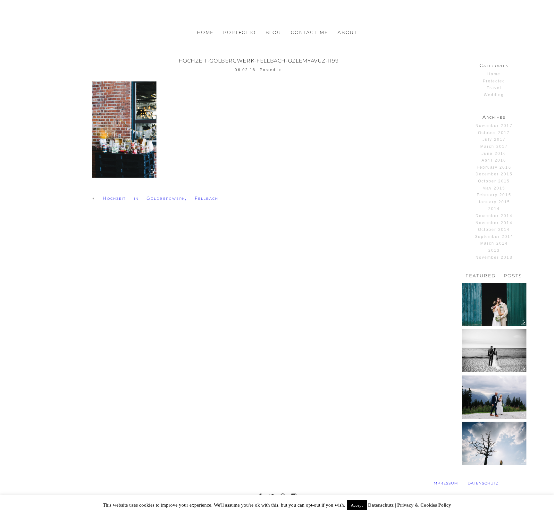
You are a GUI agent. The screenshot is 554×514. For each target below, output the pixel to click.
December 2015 (493, 174)
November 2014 (493, 223)
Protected (494, 81)
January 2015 (494, 202)
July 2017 (494, 139)
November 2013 (493, 257)
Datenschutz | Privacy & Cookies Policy (409, 505)
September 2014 (494, 236)
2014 (494, 208)
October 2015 (494, 181)
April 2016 (494, 160)
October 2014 (494, 229)
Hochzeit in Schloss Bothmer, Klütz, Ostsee (493, 343)
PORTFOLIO (239, 32)
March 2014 (494, 243)
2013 (494, 250)
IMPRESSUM (445, 483)
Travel (494, 88)
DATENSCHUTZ (483, 483)
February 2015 (494, 195)
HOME (205, 32)
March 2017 (494, 146)
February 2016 (494, 167)
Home (493, 74)
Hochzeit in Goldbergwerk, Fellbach (160, 198)
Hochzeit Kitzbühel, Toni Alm (494, 390)
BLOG (273, 32)
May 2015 (494, 188)
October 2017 (494, 133)
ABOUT (347, 32)
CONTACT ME (309, 32)
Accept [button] (357, 505)
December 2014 (493, 216)
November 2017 (493, 125)
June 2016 (494, 153)
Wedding (494, 95)
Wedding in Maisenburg (493, 433)
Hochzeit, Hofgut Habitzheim (493, 294)
